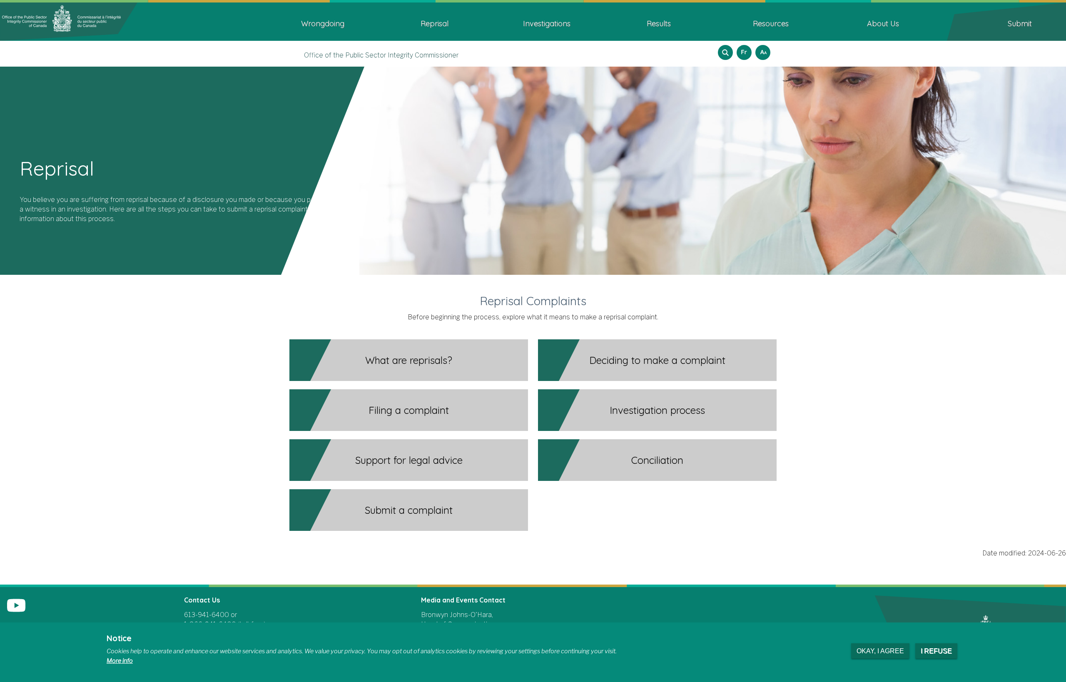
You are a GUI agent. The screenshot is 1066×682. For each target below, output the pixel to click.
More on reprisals (526, 362)
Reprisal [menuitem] (434, 23)
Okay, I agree (880, 651)
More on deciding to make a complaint (774, 362)
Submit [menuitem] (1020, 23)
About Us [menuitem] (883, 23)
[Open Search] (725, 52)
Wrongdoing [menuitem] (322, 23)
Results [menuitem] (659, 23)
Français (743, 50)
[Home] (68, 21)
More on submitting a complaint (526, 511)
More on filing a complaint (526, 412)
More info (120, 661)
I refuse (936, 651)
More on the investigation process (774, 412)
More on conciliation (774, 461)
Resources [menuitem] (771, 23)
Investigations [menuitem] (546, 23)
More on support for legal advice (526, 461)
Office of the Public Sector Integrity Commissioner (381, 55)
